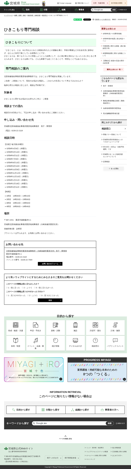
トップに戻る (10, 10)
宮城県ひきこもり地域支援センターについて (113, 155)
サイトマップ (90, 459)
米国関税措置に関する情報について (114, 54)
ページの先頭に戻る (65, 438)
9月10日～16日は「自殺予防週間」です (113, 148)
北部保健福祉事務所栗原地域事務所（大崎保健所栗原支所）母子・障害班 (36, 251)
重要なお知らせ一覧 (114, 69)
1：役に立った (14, 288)
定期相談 (106, 161)
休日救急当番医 (117, 3)
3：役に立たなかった (44, 288)
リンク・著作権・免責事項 (95, 448)
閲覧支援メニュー (83, 3)
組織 (63, 10)
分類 (45, 10)
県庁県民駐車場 (70, 458)
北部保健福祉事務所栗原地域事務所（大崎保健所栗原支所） (113, 93)
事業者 (81, 10)
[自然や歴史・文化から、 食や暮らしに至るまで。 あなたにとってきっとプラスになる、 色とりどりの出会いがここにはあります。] (34, 376)
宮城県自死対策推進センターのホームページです (113, 141)
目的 (27, 10)
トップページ (8, 15)
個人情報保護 (116, 448)
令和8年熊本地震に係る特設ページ (114, 40)
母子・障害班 (108, 86)
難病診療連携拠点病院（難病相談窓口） (113, 102)
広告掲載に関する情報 (119, 451)
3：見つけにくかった (50, 295)
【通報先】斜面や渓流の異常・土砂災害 (114, 62)
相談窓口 (45, 15)
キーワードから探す (17, 423)
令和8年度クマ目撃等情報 (112, 34)
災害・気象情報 (99, 3)
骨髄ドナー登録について (112, 134)
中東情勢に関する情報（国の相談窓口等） (114, 47)
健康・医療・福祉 (20, 15)
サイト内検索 (92, 10)
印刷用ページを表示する (103, 19)
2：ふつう (28, 288)
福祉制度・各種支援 (33, 15)
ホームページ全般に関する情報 (96, 455)
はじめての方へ (117, 455)
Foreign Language (65, 3)
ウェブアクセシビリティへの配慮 (97, 451)
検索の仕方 (123, 9)
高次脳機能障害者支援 (111, 113)
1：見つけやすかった (17, 295)
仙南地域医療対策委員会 (112, 108)
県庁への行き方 (52, 458)
